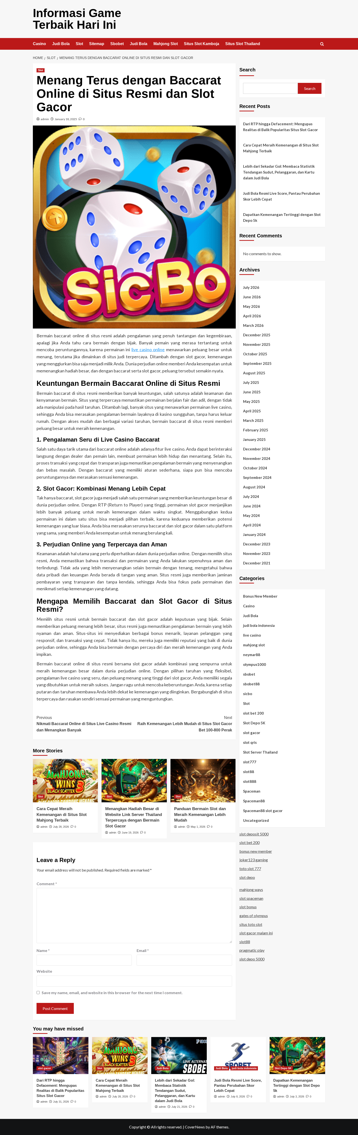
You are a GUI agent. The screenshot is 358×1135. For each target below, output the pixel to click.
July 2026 (251, 287)
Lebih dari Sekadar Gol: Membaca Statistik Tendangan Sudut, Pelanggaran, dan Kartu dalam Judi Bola (279, 172)
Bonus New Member (260, 596)
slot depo (247, 877)
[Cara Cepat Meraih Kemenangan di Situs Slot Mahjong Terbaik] (65, 780)
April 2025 (252, 410)
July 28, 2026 (61, 826)
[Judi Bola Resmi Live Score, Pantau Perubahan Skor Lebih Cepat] (238, 1055)
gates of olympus (253, 915)
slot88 (248, 771)
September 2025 (257, 363)
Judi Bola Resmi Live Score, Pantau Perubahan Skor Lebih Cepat (281, 196)
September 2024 (257, 477)
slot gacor (251, 732)
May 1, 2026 (198, 826)
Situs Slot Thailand (242, 44)
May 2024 (251, 515)
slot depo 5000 (251, 958)
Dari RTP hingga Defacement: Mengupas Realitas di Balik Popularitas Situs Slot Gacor (280, 127)
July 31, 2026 (61, 1101)
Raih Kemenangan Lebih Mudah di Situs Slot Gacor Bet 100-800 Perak (184, 724)
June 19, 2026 (130, 832)
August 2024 (254, 487)
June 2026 (252, 296)
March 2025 (253, 420)
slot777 (249, 761)
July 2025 (251, 382)
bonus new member (255, 851)
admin (45, 119)
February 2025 (255, 429)
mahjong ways (251, 889)
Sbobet (117, 44)
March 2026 (253, 325)
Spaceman (251, 791)
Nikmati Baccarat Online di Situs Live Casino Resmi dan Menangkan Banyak (84, 724)
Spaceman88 (254, 800)
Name (43, 950)
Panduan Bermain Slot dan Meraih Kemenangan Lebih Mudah (200, 814)
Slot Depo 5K (254, 722)
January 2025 (254, 439)
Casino (39, 44)
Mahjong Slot (165, 44)
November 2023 (256, 553)
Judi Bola (61, 44)
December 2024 (256, 448)
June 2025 (252, 391)
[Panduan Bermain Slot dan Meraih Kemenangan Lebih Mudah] (203, 780)
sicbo (247, 693)
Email (143, 950)
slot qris (250, 742)
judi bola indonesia (259, 625)
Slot (79, 44)
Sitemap (96, 44)
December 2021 (256, 563)
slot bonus (248, 906)
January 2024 (254, 534)
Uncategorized (256, 820)
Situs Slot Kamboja (201, 44)
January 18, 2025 (66, 119)
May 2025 (251, 401)
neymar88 (251, 654)
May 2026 (251, 306)
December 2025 (256, 334)
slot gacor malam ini (256, 933)
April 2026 (252, 315)
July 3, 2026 (297, 1096)
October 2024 (255, 468)
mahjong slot (254, 644)
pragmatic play (251, 950)
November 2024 (256, 458)
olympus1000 (254, 664)
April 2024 (252, 525)
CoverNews (195, 1127)
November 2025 (256, 344)
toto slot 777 (250, 868)
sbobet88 (251, 683)
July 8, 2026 (238, 1096)
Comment (47, 883)
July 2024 (251, 496)
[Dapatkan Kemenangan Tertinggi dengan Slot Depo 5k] (297, 1055)
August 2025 (254, 372)
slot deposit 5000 (254, 833)
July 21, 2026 (179, 1106)
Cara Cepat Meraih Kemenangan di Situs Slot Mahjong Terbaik (62, 814)
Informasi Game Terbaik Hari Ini (77, 19)
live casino (252, 635)
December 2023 (256, 544)
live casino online (148, 349)
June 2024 (252, 506)
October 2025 (255, 353)
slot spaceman (251, 898)
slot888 (249, 781)
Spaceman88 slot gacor (263, 810)
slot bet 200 (253, 713)
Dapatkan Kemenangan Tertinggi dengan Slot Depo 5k (282, 217)
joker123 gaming (253, 859)
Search (247, 69)
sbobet (249, 674)
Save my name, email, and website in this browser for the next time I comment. (112, 992)
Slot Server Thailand (260, 752)
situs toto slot (250, 924)
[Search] (322, 44)
